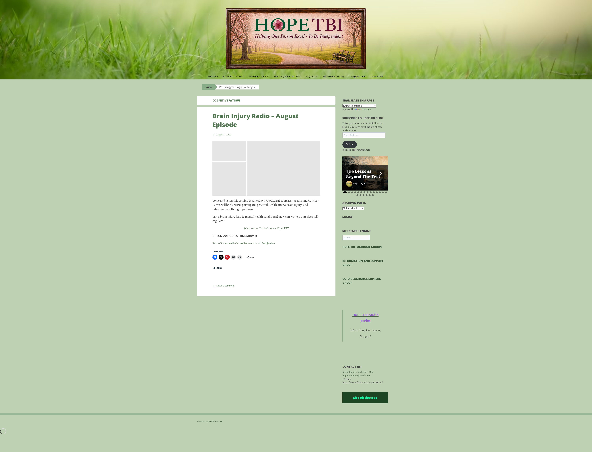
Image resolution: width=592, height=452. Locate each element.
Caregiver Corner (357, 76)
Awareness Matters (258, 76)
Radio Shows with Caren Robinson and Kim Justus (243, 243)
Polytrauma (311, 76)
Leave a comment (225, 285)
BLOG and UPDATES (233, 76)
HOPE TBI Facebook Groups (362, 247)
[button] (229, 151)
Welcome (213, 76)
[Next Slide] (380, 173)
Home (208, 87)
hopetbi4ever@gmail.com (356, 375)
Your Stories (378, 76)
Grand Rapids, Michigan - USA (358, 372)
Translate (366, 109)
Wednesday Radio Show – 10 (261, 228)
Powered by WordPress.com (209, 421)
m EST (285, 228)
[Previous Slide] (349, 173)
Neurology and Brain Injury (287, 76)
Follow (349, 144)
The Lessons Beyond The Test (363, 174)
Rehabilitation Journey (333, 76)
